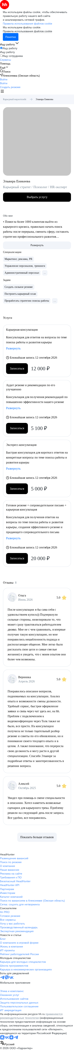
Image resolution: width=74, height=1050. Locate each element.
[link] (5, 71)
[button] (3, 79)
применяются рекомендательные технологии (31, 1015)
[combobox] (7, 1043)
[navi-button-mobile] (2, 92)
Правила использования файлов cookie (27, 31)
